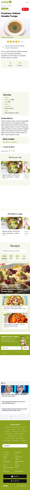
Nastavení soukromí (19, 471)
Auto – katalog (23, 431)
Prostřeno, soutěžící (6, 10)
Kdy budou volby (7, 431)
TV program (8, 429)
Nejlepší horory (22, 427)
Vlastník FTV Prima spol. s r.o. (8, 468)
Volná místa (5, 454)
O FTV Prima (5, 452)
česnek (6, 104)
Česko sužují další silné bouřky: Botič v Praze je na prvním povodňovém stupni (13, 402)
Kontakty (17, 459)
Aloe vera (20, 436)
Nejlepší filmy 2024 (14, 427)
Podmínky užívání (6, 461)
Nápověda (17, 465)
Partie (19, 429)
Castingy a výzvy (18, 456)
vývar (6, 110)
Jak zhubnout (7, 427)
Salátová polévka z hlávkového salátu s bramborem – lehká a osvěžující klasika (11, 176)
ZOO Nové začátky (15, 431)
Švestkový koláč (23, 440)
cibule (6, 102)
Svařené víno (22, 433)
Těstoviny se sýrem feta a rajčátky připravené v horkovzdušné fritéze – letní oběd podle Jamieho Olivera (14, 308)
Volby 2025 (16, 433)
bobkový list (8, 99)
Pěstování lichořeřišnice (10, 438)
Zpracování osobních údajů (19, 462)
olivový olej (8, 106)
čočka (6, 97)
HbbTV (4, 459)
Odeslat (25, 348)
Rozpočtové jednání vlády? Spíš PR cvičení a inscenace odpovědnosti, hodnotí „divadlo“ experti (14, 409)
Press (16, 454)
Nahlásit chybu (6, 471)
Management (17, 452)
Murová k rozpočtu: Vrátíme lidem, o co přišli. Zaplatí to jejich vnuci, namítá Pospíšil (14, 395)
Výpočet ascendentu (20, 438)
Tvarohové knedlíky (7, 440)
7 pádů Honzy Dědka (9, 433)
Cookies (5, 465)
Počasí (23, 429)
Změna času (14, 429)
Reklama (5, 456)
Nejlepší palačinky (15, 440)
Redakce (17, 467)
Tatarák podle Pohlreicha (12, 436)
